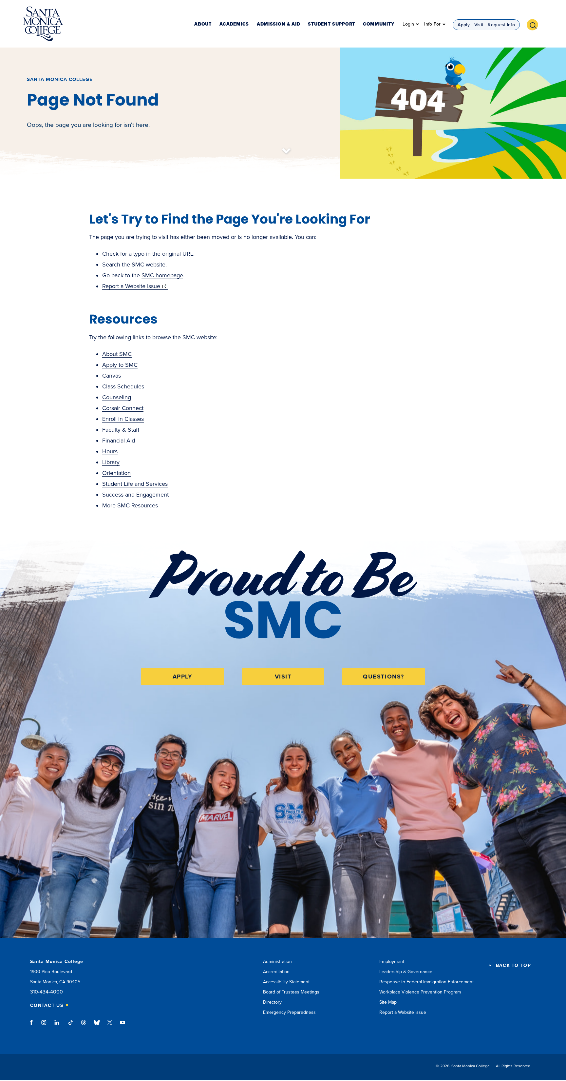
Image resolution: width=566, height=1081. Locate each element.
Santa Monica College (60, 79)
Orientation (116, 473)
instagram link (44, 1025)
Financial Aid (118, 440)
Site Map (388, 1002)
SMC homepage (162, 275)
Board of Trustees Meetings (291, 992)
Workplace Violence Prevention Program (420, 992)
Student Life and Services (135, 483)
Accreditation (276, 971)
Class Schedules (123, 386)
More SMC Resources (130, 505)
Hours (110, 451)
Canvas (111, 375)
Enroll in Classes (123, 419)
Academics (234, 24)
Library (111, 462)
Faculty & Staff (120, 429)
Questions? (383, 676)
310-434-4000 (46, 992)
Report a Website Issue (135, 286)
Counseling (116, 397)
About (203, 24)
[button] (535, 24)
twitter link (110, 1025)
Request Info (501, 25)
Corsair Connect (122, 408)
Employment (391, 961)
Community (378, 24)
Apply (464, 25)
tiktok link (70, 1025)
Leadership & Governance (405, 971)
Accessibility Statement (286, 982)
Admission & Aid (278, 24)
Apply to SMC (120, 364)
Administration (277, 961)
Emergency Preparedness (289, 1012)
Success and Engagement (135, 494)
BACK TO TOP (513, 965)
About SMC (117, 354)
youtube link (123, 1025)
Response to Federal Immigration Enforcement (426, 982)
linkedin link (57, 1025)
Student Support (331, 24)
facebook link (33, 1025)
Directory (272, 1002)
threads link (84, 1025)
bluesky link (97, 1025)
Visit (478, 25)
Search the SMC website (133, 264)
